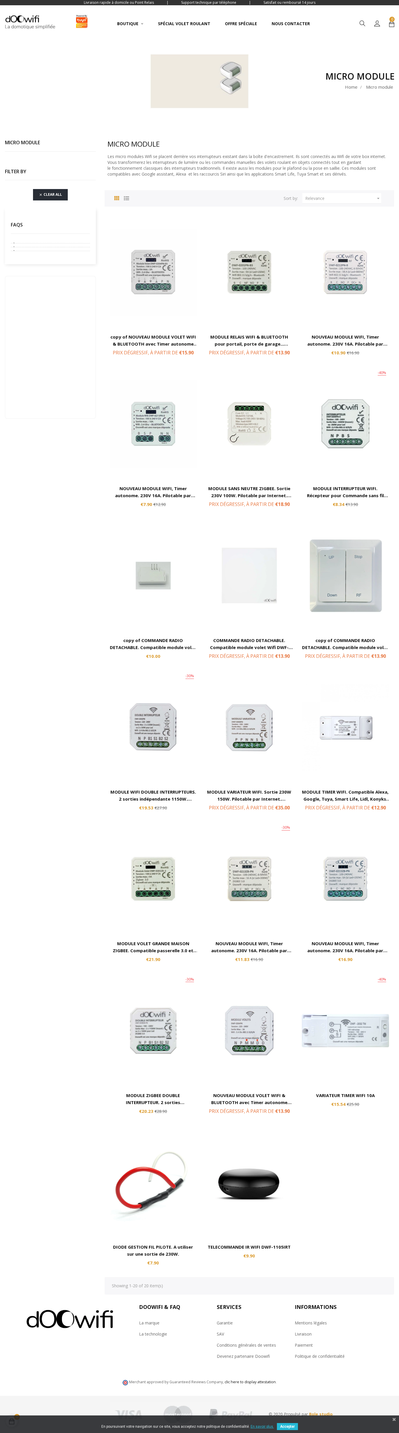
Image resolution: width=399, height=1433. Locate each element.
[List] (126, 197)
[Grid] (116, 197)
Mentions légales (311, 1323)
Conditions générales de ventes (246, 1345)
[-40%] (345, 423)
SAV (220, 1334)
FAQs (17, 225)
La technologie (153, 1334)
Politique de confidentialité (320, 1356)
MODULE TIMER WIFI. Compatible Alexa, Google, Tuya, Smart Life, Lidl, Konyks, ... (345, 799)
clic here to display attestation (250, 1381)
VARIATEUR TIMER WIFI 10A (345, 1095)
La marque (149, 1323)
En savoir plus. (262, 1427)
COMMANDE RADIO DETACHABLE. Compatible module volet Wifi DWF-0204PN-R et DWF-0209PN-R (249, 647)
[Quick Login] (377, 24)
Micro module (22, 142)
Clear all (50, 194)
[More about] (50, 241)
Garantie (225, 1323)
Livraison (303, 1334)
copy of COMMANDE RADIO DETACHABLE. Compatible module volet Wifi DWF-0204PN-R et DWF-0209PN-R (153, 647)
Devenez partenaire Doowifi (243, 1356)
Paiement (304, 1345)
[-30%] (153, 727)
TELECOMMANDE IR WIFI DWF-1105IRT (249, 1247)
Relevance (343, 198)
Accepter (287, 1427)
